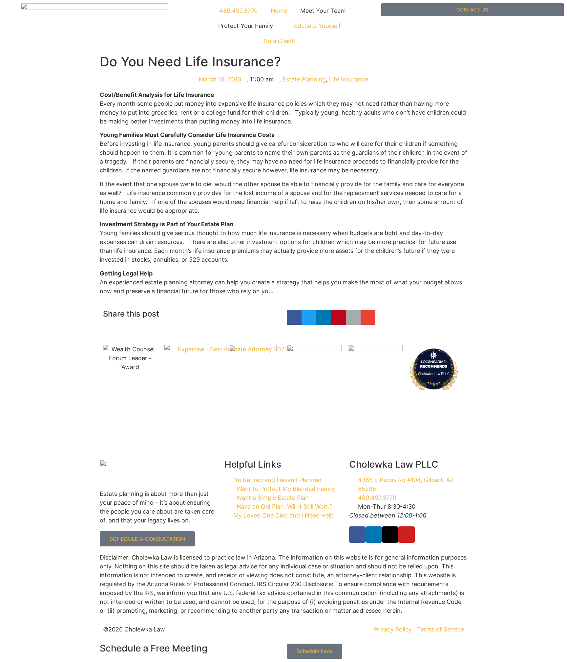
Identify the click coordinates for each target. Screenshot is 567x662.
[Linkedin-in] (374, 534)
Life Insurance (348, 79)
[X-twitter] (390, 534)
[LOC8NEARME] (433, 361)
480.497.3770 (238, 10)
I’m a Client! (279, 40)
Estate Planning (304, 79)
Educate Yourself (317, 25)
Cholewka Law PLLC (434, 373)
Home (279, 10)
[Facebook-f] (357, 534)
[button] (294, 317)
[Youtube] (406, 534)
